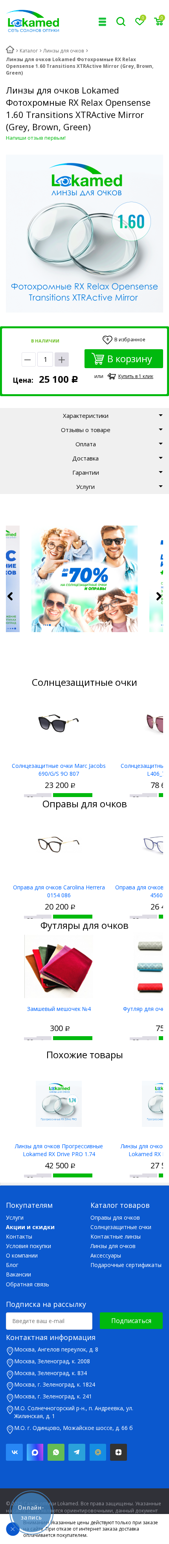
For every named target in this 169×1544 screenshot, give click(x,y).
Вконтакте (14, 1452)
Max (35, 1452)
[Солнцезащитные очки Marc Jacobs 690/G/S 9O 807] (59, 723)
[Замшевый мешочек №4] (59, 966)
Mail (97, 1452)
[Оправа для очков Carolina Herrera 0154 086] (59, 845)
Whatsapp (56, 1452)
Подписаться (131, 1320)
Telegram (76, 1452)
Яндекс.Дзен (118, 1452)
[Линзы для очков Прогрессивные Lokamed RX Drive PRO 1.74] (59, 1103)
